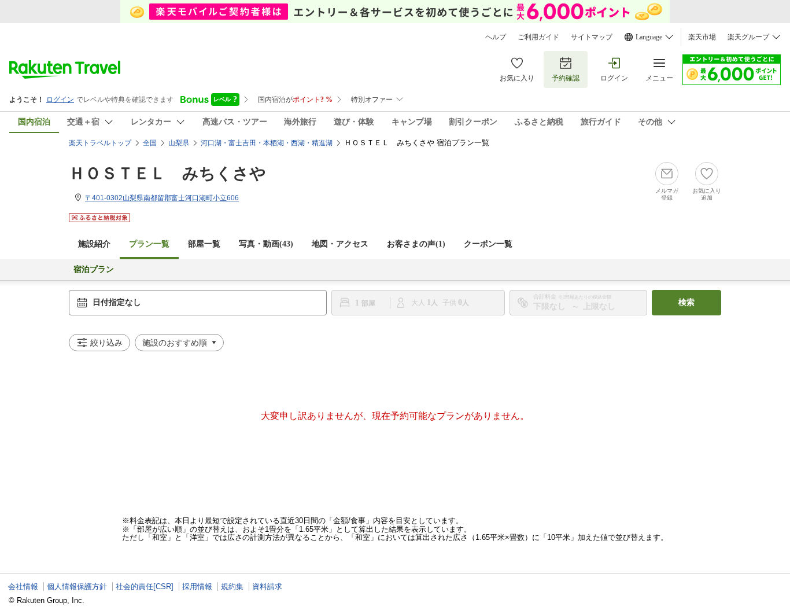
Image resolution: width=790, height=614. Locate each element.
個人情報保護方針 (77, 586)
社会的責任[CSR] (144, 586)
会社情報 (23, 586)
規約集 (232, 586)
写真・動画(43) (266, 244)
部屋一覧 (204, 244)
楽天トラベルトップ (100, 143)
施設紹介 (94, 244)
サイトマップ (591, 37)
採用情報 (197, 586)
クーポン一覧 (488, 244)
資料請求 (267, 586)
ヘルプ (495, 37)
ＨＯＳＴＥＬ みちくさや (167, 173)
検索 (686, 302)
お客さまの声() (416, 244)
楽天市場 (702, 37)
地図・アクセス (340, 244)
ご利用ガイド (538, 37)
